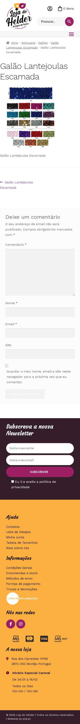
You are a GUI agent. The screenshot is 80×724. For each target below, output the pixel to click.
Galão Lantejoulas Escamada (16, 185)
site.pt (27, 718)
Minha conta (49, 8)
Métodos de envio (19, 578)
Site (8, 345)
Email (11, 324)
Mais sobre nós (17, 548)
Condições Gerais (19, 568)
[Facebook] (10, 624)
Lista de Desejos (18, 532)
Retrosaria (28, 42)
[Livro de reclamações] (40, 598)
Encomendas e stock (22, 573)
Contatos (13, 527)
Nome (11, 303)
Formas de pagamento (23, 584)
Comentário (16, 245)
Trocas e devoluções (21, 589)
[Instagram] (20, 624)
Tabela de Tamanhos (22, 543)
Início (14, 42)
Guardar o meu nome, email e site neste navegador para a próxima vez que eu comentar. (39, 376)
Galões (43, 42)
